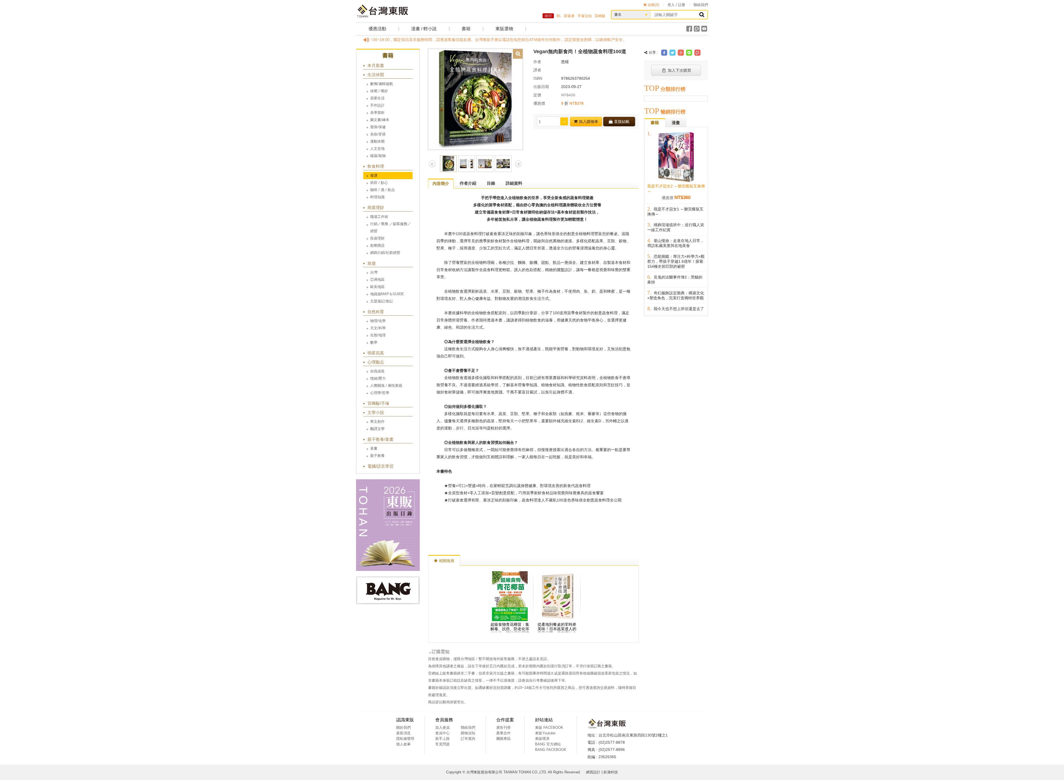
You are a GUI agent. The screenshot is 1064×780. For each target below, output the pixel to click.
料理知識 (377, 197)
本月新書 (375, 65)
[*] (475, 99)
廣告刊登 (503, 727)
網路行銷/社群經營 (385, 253)
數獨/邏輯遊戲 (381, 84)
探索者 (569, 16)
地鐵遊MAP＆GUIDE (387, 294)
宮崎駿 (600, 16)
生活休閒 (375, 74)
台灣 (373, 272)
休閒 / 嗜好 (379, 91)
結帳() (653, 5)
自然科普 (375, 311)
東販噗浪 (542, 739)
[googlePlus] (681, 53)
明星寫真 (375, 353)
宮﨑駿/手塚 (378, 403)
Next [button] (518, 163)
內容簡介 (441, 183)
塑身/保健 (378, 127)
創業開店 (377, 245)
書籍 (466, 28)
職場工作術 (379, 217)
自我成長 (377, 371)
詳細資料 (514, 183)
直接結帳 (622, 121)
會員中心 (442, 733)
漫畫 (676, 122)
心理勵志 (375, 362)
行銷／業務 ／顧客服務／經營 (390, 227)
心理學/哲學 (379, 393)
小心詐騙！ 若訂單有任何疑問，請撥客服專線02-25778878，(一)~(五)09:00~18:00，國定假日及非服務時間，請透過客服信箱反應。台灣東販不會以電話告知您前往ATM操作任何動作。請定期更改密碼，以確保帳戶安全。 (391, 39)
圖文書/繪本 (379, 120)
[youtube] (704, 28)
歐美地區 (377, 287)
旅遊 (371, 263)
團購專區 (503, 739)
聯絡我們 (701, 5)
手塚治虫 (584, 16)
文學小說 (375, 412)
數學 (373, 342)
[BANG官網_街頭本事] (388, 590)
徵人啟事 (403, 744)
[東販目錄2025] (388, 525)
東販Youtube (545, 733)
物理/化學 (378, 321)
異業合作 (503, 733)
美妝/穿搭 (378, 134)
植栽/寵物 (378, 156)
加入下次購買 (679, 70)
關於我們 (403, 727)
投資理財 (377, 238)
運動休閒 (377, 141)
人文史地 (377, 148)
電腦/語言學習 (380, 466)
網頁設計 (593, 772)
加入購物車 (588, 121)
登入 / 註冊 (676, 5)
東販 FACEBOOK (549, 727)
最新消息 (403, 733)
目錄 (491, 183)
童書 (373, 448)
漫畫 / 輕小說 (424, 28)
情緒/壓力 (378, 378)
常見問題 (442, 744)
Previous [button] (432, 163)
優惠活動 (377, 28)
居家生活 (377, 98)
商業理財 (375, 207)
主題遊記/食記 (381, 301)
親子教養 (377, 456)
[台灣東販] (382, 11)
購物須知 (468, 733)
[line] (689, 53)
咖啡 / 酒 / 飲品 (382, 190)
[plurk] (696, 28)
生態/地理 (378, 335)
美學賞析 (377, 112)
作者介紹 (468, 183)
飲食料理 (375, 166)
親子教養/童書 (380, 439)
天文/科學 (378, 328)
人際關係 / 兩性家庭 (386, 385)
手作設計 (377, 105)
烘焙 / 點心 (379, 183)
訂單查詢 (468, 739)
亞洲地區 (377, 279)
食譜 (373, 175)
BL (559, 16)
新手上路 (442, 739)
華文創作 (377, 421)
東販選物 (504, 28)
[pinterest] (697, 53)
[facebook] (689, 28)
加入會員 (442, 727)
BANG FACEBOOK (550, 750)
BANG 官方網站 (548, 744)
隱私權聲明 (405, 739)
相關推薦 (446, 560)
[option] (475, 99)
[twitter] (672, 53)
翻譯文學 (377, 429)
